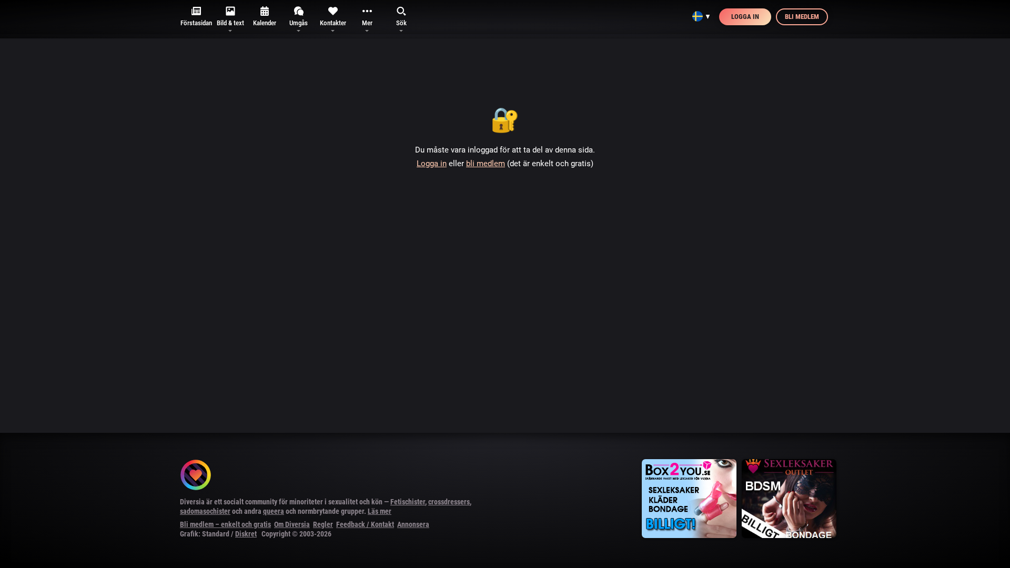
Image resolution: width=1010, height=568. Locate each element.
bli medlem (485, 163)
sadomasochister (205, 511)
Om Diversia (292, 524)
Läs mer (379, 511)
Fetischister (407, 502)
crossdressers (449, 502)
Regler (323, 524)
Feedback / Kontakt (365, 524)
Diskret (246, 534)
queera (273, 511)
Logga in (745, 17)
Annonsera (413, 524)
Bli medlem (802, 17)
